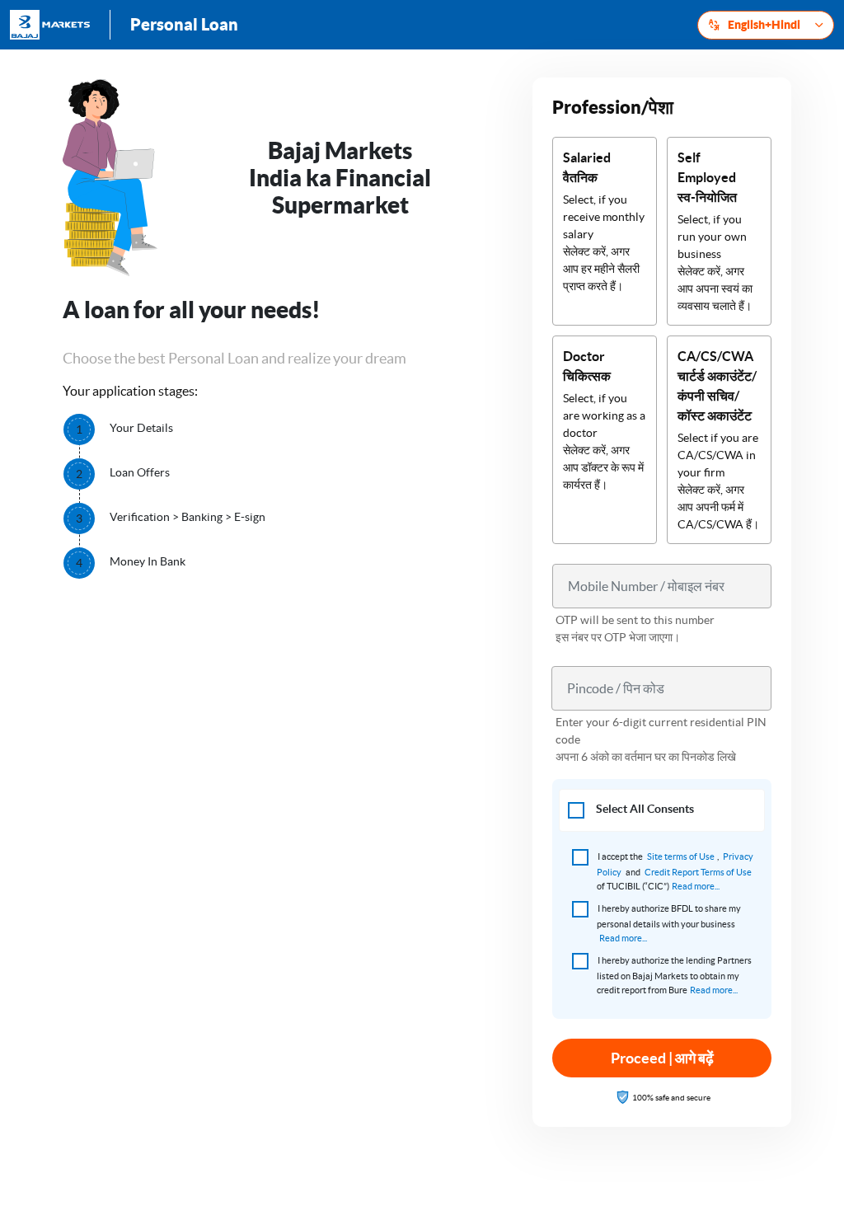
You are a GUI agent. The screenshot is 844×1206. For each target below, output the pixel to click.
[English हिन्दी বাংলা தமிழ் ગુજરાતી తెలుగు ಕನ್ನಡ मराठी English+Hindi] (765, 25)
